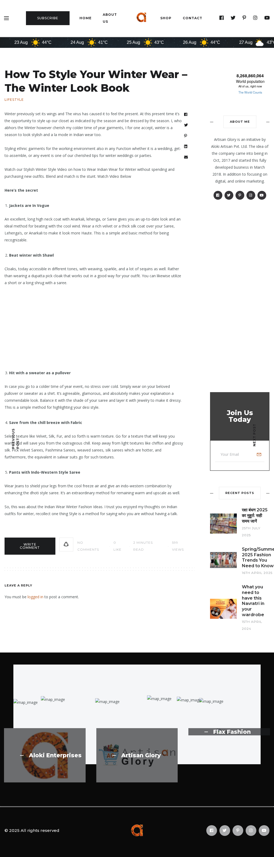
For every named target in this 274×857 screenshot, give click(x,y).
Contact (192, 18)
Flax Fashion (232, 732)
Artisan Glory (141, 755)
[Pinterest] (244, 18)
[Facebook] (221, 18)
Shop (166, 18)
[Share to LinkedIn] (186, 146)
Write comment (30, 546)
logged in (35, 596)
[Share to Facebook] (186, 114)
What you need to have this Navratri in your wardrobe (253, 600)
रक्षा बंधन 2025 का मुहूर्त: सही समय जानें (255, 515)
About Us (110, 18)
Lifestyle (14, 100)
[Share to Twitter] (186, 125)
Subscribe (47, 18)
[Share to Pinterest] (185, 136)
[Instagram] (255, 18)
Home (85, 18)
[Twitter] (233, 18)
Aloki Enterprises (55, 755)
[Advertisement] (94, 323)
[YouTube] (267, 18)
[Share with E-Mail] (186, 157)
